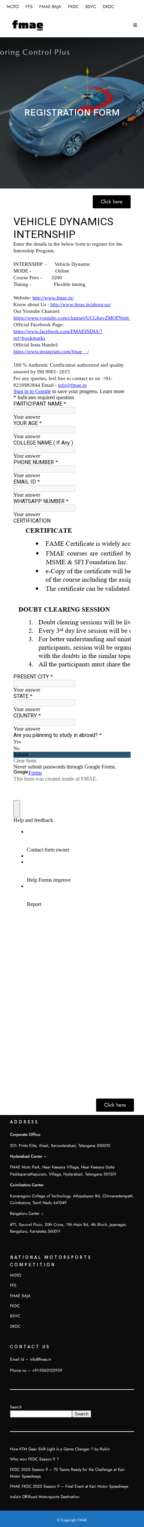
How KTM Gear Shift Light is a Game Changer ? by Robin (60, 1449)
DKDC (108, 7)
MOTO (13, 7)
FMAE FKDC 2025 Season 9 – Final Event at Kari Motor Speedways (69, 1486)
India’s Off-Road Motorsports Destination (44, 1496)
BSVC (90, 7)
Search (16, 1407)
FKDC (73, 7)
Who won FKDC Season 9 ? (34, 1459)
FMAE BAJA (50, 7)
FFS (28, 7)
